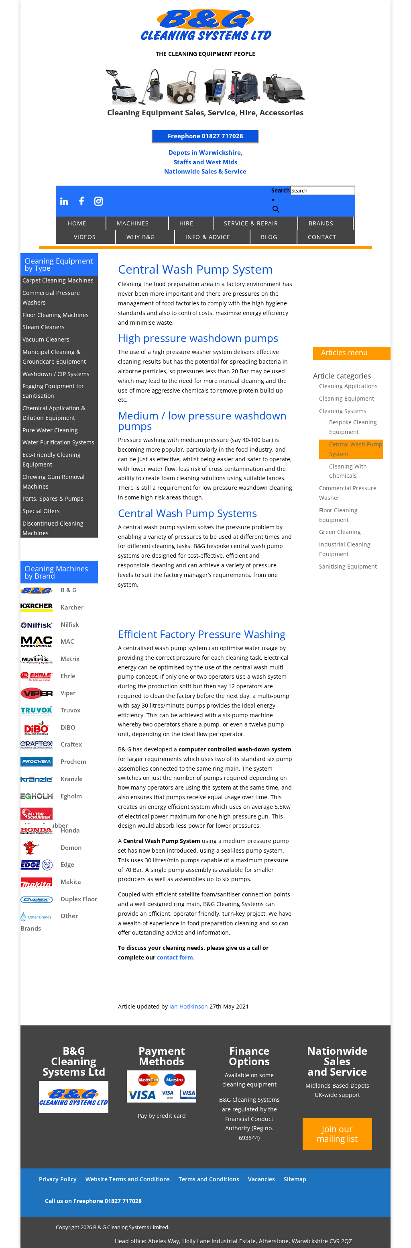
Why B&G (140, 237)
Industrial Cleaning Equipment (344, 549)
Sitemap (295, 1179)
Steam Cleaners (43, 327)
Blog (269, 237)
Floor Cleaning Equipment (338, 515)
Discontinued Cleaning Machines (52, 528)
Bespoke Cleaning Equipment (353, 427)
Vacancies (261, 1179)
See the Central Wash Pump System (192, 981)
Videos (85, 237)
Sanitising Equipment (348, 566)
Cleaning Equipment (346, 398)
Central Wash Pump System (356, 449)
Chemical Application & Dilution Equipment (53, 412)
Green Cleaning (340, 532)
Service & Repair (251, 223)
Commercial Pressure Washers (51, 297)
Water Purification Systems (58, 442)
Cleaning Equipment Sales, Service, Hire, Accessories (205, 112)
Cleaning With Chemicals (348, 471)
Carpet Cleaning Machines (58, 280)
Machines (133, 223)
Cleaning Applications (348, 386)
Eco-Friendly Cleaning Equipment (51, 459)
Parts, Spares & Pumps (52, 498)
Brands (321, 223)
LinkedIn (64, 201)
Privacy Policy (58, 1179)
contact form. (176, 957)
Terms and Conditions (209, 1179)
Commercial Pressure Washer (347, 492)
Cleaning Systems (342, 411)
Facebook (81, 201)
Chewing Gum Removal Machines (53, 481)
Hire (186, 223)
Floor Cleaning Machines (55, 315)
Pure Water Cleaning (50, 430)
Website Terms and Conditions (127, 1179)
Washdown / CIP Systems (56, 374)
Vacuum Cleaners (45, 339)
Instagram (99, 201)
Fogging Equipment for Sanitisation (53, 390)
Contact (322, 237)
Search (280, 190)
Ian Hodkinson (188, 1006)
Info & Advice (207, 237)
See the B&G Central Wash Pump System (202, 609)
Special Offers (41, 511)
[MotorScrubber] (59, 813)
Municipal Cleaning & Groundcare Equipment (54, 356)
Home (77, 223)
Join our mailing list (337, 1133)
